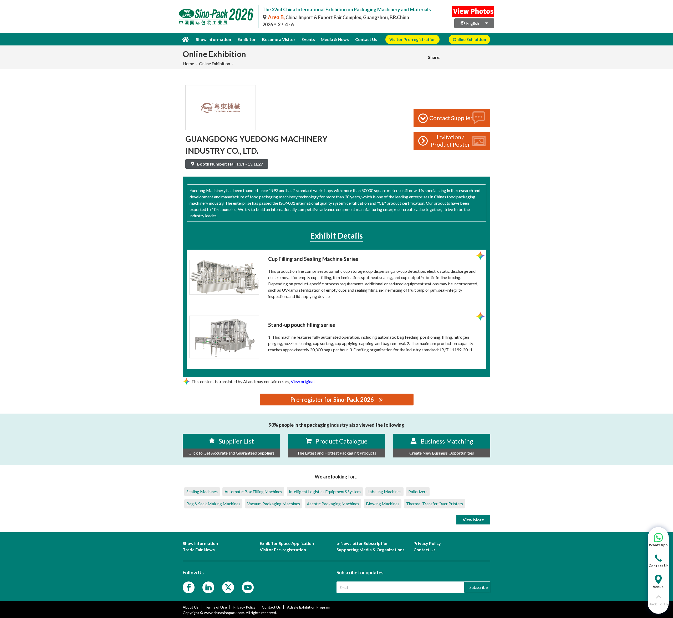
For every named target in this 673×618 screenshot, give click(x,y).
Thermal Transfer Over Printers (434, 503)
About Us (190, 607)
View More (473, 519)
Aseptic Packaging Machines (333, 503)
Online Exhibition (214, 63)
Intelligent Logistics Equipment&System (325, 491)
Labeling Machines (384, 491)
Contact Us (366, 39)
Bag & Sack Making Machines (213, 503)
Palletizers (417, 491)
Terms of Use (216, 607)
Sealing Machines (202, 491)
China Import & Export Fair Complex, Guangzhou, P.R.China (338, 17)
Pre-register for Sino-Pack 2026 (332, 399)
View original (302, 381)
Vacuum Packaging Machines (273, 503)
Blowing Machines (382, 503)
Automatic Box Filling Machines (253, 491)
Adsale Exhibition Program (308, 607)
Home (188, 63)
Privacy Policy (244, 607)
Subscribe (479, 587)
